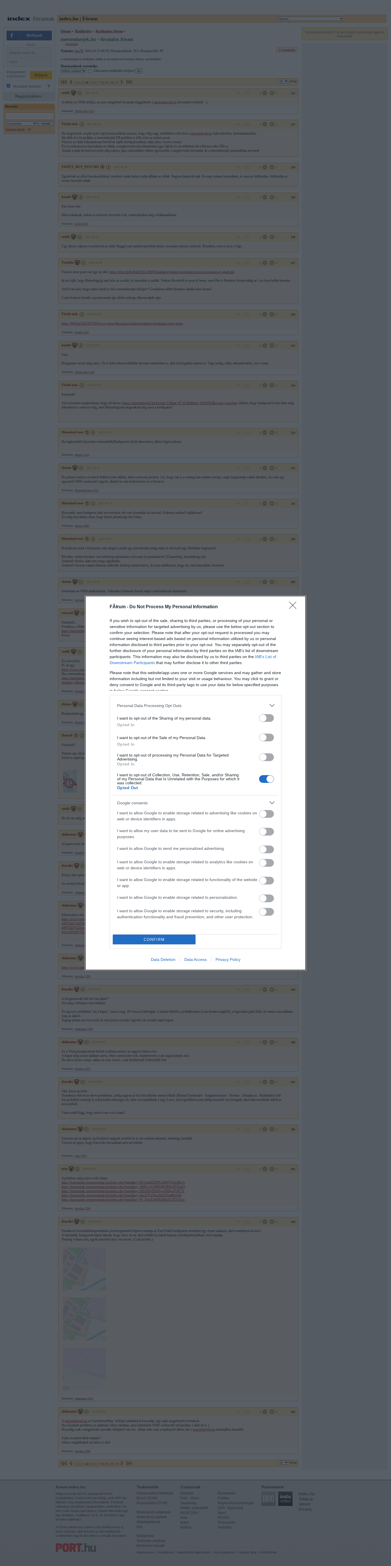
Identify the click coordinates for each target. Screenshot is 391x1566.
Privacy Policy (228, 959)
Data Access (195, 959)
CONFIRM (154, 939)
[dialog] (195, 783)
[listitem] (195, 705)
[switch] (266, 718)
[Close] (294, 607)
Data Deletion (163, 959)
